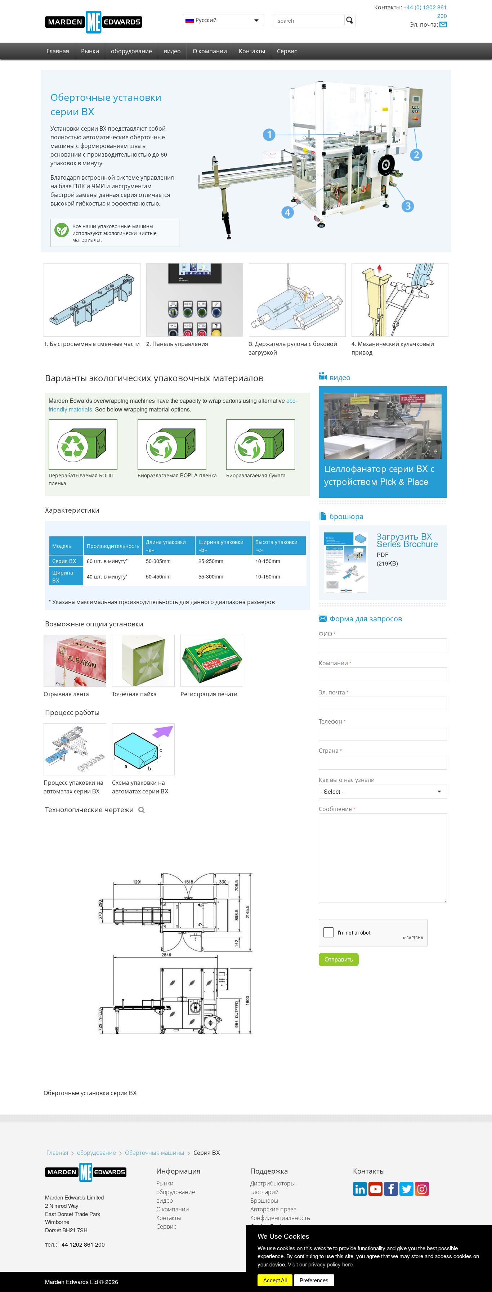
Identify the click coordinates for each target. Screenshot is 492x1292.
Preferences (314, 1280)
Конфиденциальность (280, 1218)
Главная (57, 51)
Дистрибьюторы (272, 1183)
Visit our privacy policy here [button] (320, 1264)
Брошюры (264, 1200)
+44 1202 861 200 (81, 1244)
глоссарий (264, 1192)
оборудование (131, 51)
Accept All (275, 1280)
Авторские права (273, 1209)
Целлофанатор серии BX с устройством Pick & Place (379, 474)
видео (172, 51)
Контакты (252, 51)
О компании (210, 51)
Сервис (287, 51)
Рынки (90, 51)
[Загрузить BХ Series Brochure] (346, 562)
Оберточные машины (154, 1152)
